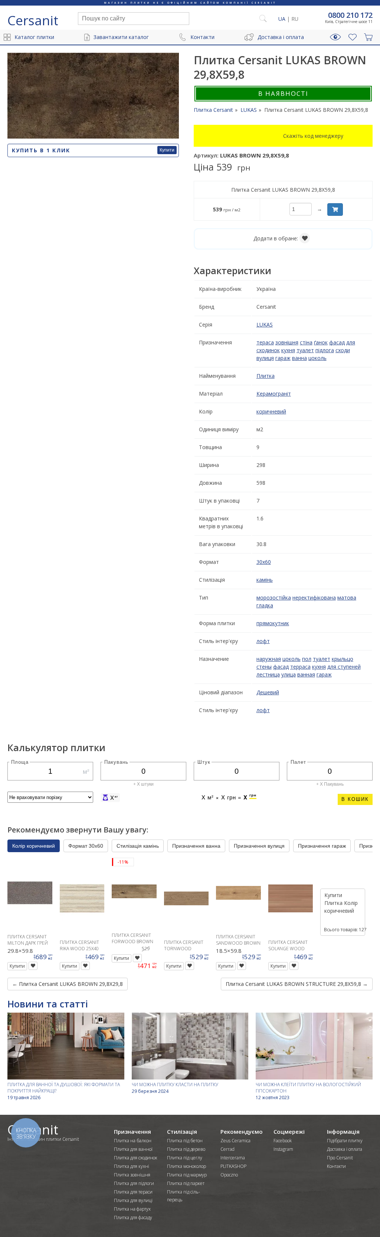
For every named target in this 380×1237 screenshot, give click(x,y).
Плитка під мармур (187, 1175)
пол (306, 658)
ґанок (321, 342)
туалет (305, 350)
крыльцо (342, 658)
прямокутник (272, 623)
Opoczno (229, 1175)
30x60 (263, 561)
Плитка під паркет (185, 1183)
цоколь (317, 357)
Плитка (265, 375)
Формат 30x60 (85, 846)
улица (288, 674)
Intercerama (232, 1158)
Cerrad (227, 1149)
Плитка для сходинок (135, 1158)
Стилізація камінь (138, 846)
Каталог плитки (34, 36)
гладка (264, 605)
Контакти (202, 36)
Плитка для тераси (133, 1192)
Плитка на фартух (132, 1209)
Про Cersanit (340, 1158)
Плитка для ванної (133, 1149)
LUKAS (264, 324)
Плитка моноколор (186, 1166)
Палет (298, 761)
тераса (265, 342)
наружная (268, 658)
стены (264, 666)
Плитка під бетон (185, 1140)
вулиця (265, 357)
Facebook (282, 1140)
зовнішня (286, 342)
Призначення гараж (322, 846)
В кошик (355, 799)
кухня (288, 350)
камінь (264, 579)
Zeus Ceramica (235, 1140)
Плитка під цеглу (184, 1158)
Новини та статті (47, 1003)
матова (346, 597)
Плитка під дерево (186, 1149)
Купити (167, 150)
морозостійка (273, 597)
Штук (203, 761)
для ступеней (344, 666)
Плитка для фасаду (133, 1217)
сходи (342, 350)
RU (294, 18)
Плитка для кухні (131, 1166)
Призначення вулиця (259, 846)
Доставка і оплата (281, 36)
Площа (20, 761)
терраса (300, 666)
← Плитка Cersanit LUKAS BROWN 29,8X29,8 (67, 983)
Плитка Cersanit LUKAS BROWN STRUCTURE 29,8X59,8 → (297, 983)
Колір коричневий (33, 846)
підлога (324, 350)
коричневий (271, 411)
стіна (306, 342)
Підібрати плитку (345, 1140)
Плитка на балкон (132, 1140)
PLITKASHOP (233, 1166)
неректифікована (314, 597)
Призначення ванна (196, 846)
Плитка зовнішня (132, 1175)
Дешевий (267, 692)
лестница (268, 674)
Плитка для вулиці (133, 1200)
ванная (306, 674)
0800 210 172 (350, 15)
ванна (299, 357)
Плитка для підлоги (134, 1183)
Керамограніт (273, 393)
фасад (337, 342)
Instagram (283, 1149)
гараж (283, 357)
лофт (263, 641)
